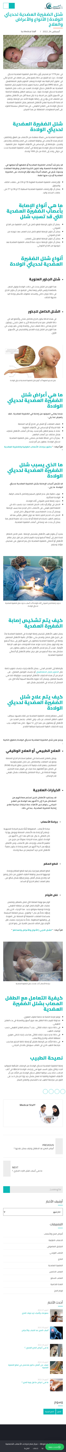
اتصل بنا (26, 1448)
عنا (43, 1448)
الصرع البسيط (49, 1411)
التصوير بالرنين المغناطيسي (47, 672)
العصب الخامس (56, 1272)
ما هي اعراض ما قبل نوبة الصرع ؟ (35, 1382)
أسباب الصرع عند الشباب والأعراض (35, 1330)
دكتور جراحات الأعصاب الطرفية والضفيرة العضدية (28, 447)
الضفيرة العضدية (55, 1265)
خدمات (35, 1448)
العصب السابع (57, 1278)
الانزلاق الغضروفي (55, 1246)
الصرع (60, 1259)
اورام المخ (58, 1291)
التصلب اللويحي (56, 1253)
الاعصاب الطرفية (56, 1240)
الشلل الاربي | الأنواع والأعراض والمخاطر (32, 930)
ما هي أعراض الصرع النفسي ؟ (36, 1348)
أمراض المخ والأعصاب (53, 1234)
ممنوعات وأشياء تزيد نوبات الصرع (35, 1313)
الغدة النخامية (56, 1284)
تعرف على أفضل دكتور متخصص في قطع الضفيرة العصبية (28, 1366)
